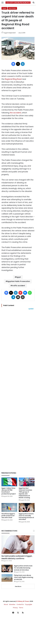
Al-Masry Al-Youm (22, 601)
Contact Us (20, 604)
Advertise (12, 604)
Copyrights (28, 604)
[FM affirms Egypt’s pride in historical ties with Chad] (9, 507)
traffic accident (18, 285)
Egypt (4, 8)
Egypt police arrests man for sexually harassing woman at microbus (26, 516)
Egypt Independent (10, 33)
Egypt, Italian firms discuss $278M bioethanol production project (9, 491)
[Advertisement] (18, 391)
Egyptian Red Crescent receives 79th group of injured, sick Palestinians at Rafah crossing (25, 493)
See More (18, 586)
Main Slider (12, 8)
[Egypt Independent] (18, 2)
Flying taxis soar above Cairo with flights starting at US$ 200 (23, 577)
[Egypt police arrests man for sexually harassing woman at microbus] (26, 507)
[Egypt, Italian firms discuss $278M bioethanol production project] (9, 482)
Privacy (15, 608)
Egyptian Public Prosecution (18, 281)
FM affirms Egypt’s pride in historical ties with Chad (8, 515)
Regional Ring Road (13, 79)
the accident (15, 113)
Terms (21, 608)
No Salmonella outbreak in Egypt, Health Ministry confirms (17, 557)
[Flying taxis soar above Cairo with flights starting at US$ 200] (7, 578)
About (6, 604)
